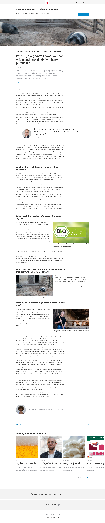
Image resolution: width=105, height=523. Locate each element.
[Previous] (83, 477)
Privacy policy (52, 514)
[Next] (87, 477)
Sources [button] (18, 424)
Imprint (46, 514)
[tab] (52, 424)
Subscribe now (84, 14)
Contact (58, 514)
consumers (22, 336)
